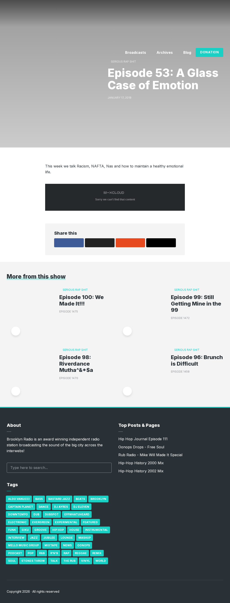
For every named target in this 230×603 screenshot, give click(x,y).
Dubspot (52, 514)
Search (106, 468)
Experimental (66, 522)
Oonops (83, 545)
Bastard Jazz (59, 499)
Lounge (67, 537)
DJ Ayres (61, 506)
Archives (165, 52)
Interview (16, 537)
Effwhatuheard (76, 514)
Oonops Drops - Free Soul (141, 447)
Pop (30, 553)
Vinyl (85, 560)
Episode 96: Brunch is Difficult (197, 360)
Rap (66, 553)
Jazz (34, 537)
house (74, 529)
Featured (90, 522)
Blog (187, 52)
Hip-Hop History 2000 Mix (141, 463)
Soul (12, 560)
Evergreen (40, 522)
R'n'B (54, 553)
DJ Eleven (81, 506)
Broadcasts (135, 52)
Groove (40, 529)
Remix (97, 553)
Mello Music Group (23, 545)
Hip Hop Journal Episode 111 (143, 439)
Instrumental (96, 529)
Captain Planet (20, 506)
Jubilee (49, 537)
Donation (209, 52)
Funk (12, 529)
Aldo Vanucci (19, 499)
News (67, 545)
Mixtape (51, 545)
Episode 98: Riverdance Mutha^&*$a (76, 363)
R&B (42, 553)
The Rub (69, 560)
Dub (36, 514)
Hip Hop (58, 529)
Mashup (84, 537)
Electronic (17, 522)
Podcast (15, 553)
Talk (54, 560)
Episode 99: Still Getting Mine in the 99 (196, 303)
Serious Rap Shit (123, 61)
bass (39, 499)
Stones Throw (33, 560)
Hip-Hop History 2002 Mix (141, 471)
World (100, 560)
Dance (44, 506)
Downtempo (18, 514)
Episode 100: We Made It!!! (81, 300)
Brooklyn (98, 499)
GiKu (25, 529)
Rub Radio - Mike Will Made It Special (150, 455)
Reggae (81, 553)
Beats (80, 499)
